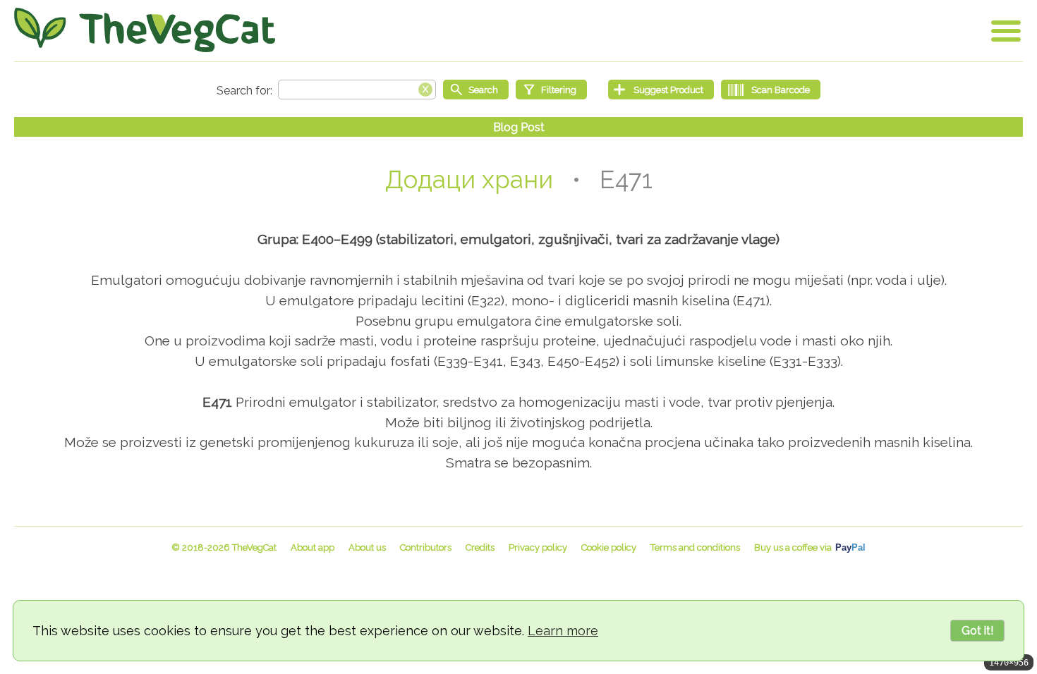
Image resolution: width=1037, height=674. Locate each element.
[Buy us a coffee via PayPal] (810, 547)
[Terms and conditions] (695, 547)
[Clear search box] (425, 88)
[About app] (312, 547)
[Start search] (476, 89)
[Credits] (480, 547)
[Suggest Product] (661, 89)
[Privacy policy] (538, 547)
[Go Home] (144, 30)
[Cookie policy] (608, 547)
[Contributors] (425, 547)
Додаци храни (469, 179)
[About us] (367, 547)
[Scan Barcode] (770, 89)
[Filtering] (551, 89)
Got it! (977, 630)
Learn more (563, 630)
